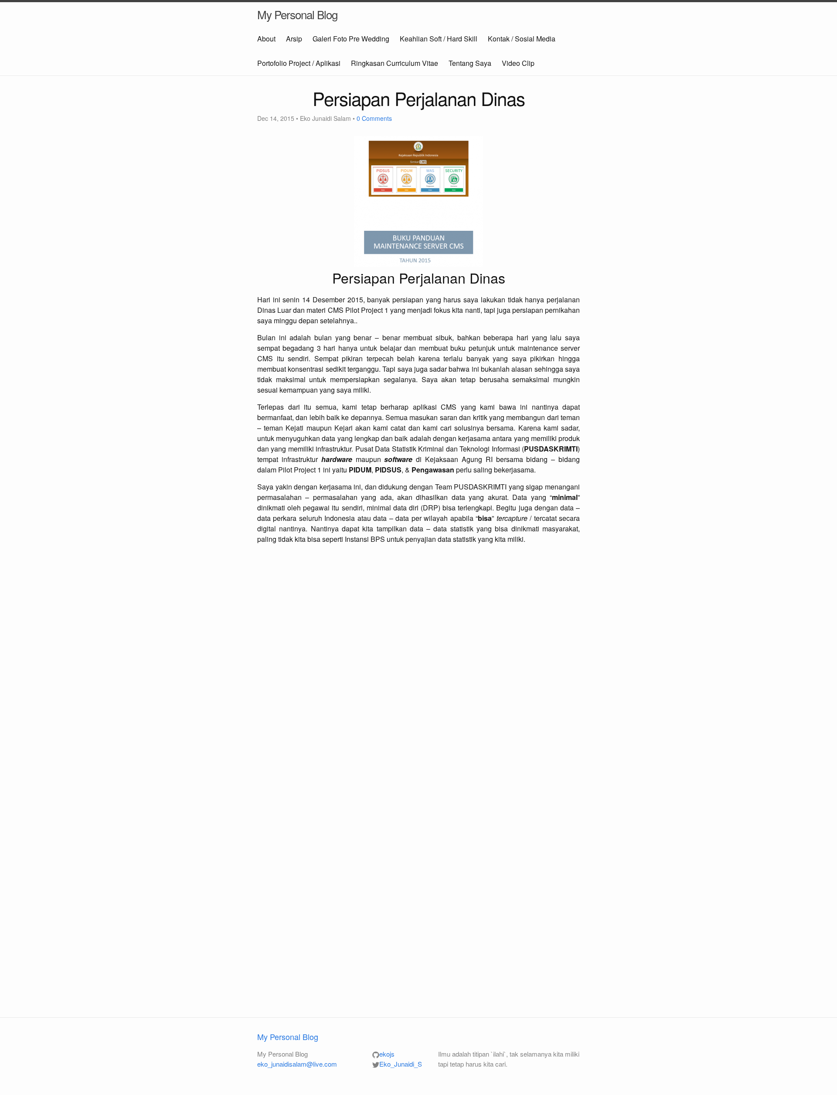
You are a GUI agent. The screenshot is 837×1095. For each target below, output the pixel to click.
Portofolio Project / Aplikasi (298, 63)
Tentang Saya (470, 63)
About (266, 39)
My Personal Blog (297, 14)
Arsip (294, 39)
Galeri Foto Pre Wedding (351, 39)
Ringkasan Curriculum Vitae (394, 63)
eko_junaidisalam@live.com (297, 1063)
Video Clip (518, 63)
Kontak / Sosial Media (521, 39)
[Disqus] (418, 667)
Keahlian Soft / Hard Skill (438, 39)
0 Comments (374, 118)
